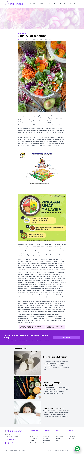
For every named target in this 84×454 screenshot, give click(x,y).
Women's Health (53, 3)
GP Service (45, 433)
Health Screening (46, 440)
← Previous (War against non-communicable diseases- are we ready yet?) (30, 327)
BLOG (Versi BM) (22, 33)
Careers (57, 440)
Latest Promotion (35, 3)
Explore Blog (58, 438)
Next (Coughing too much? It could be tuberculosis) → (55, 327)
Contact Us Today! (66, 337)
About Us (57, 433)
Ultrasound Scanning (47, 442)
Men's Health (61, 3)
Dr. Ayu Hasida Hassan (25, 39)
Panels (71, 3)
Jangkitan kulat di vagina (53, 408)
